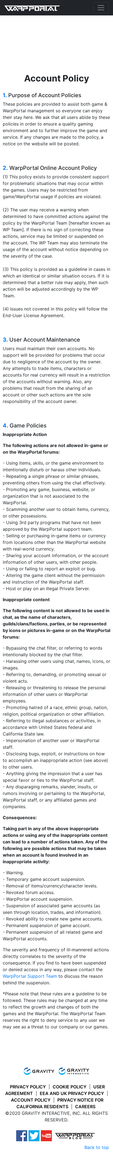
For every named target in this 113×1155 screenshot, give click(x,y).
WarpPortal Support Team (30, 976)
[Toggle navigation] (101, 7)
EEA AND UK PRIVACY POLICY (72, 1093)
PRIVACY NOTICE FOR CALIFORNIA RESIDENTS (60, 1103)
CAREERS (85, 1106)
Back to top (96, 1147)
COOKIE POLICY (69, 1086)
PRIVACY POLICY (28, 1086)
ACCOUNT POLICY (30, 1100)
